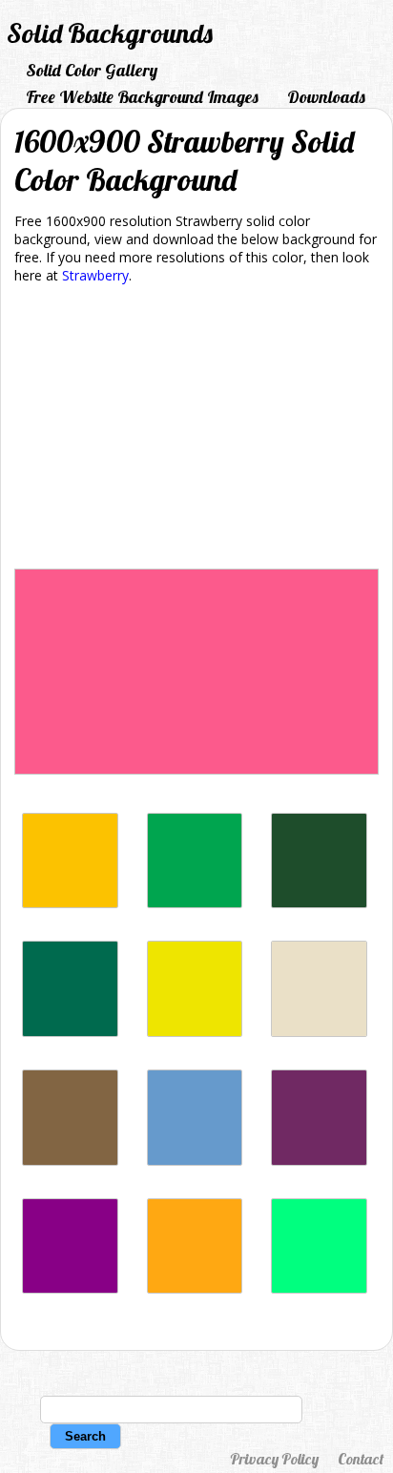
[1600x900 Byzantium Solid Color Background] (319, 1160)
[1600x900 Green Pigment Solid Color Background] (195, 903)
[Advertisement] (196, 429)
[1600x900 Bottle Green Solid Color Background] (70, 1032)
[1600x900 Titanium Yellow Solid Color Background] (195, 1032)
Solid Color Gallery (91, 70)
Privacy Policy (274, 1458)
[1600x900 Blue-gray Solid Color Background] (195, 1160)
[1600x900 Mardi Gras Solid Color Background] (70, 1288)
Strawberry (95, 275)
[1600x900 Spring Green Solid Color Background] (319, 1288)
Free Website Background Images (142, 97)
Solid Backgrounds (110, 33)
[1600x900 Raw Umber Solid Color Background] (70, 1160)
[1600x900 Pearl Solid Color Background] (319, 1032)
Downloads (326, 97)
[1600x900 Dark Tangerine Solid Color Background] (195, 1288)
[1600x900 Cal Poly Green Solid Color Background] (319, 903)
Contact (360, 1458)
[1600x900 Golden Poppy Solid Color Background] (70, 903)
